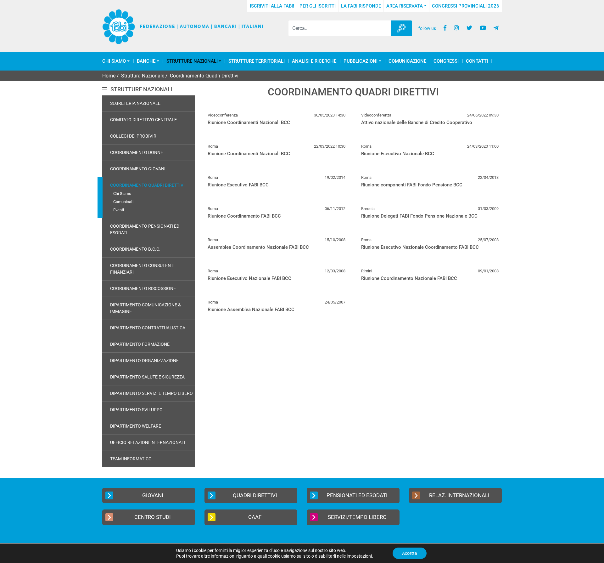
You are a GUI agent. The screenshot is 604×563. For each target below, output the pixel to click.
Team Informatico (131, 458)
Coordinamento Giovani (137, 168)
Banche (146, 61)
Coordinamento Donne (136, 152)
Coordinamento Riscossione (143, 288)
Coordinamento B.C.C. (135, 249)
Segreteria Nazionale (135, 103)
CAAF (254, 517)
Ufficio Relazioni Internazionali (147, 442)
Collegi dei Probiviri (134, 136)
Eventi (118, 210)
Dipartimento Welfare (135, 426)
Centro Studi (152, 517)
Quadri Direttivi (255, 495)
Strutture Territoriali (256, 61)
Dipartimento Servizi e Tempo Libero (151, 393)
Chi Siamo (114, 61)
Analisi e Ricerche (314, 61)
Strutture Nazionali (192, 61)
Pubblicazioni (361, 61)
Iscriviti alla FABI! (272, 6)
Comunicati (123, 201)
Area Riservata (404, 6)
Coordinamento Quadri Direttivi (147, 185)
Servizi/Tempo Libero (357, 517)
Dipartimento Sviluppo (136, 409)
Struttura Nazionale (142, 76)
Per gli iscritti (317, 6)
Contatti (477, 61)
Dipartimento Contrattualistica (147, 327)
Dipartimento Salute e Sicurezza (147, 376)
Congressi (446, 61)
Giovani (152, 495)
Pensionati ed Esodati (357, 495)
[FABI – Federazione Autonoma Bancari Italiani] (182, 27)
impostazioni (359, 556)
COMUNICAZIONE (407, 61)
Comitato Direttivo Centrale (143, 119)
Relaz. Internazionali (459, 495)
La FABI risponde (361, 6)
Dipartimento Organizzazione (144, 360)
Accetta (409, 553)
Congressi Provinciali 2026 (465, 6)
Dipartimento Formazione (140, 344)
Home (108, 76)
